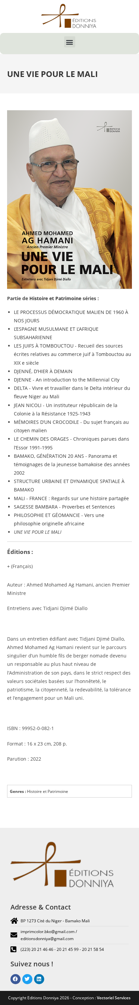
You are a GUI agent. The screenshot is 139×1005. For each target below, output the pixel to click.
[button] (69, 41)
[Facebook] (15, 979)
